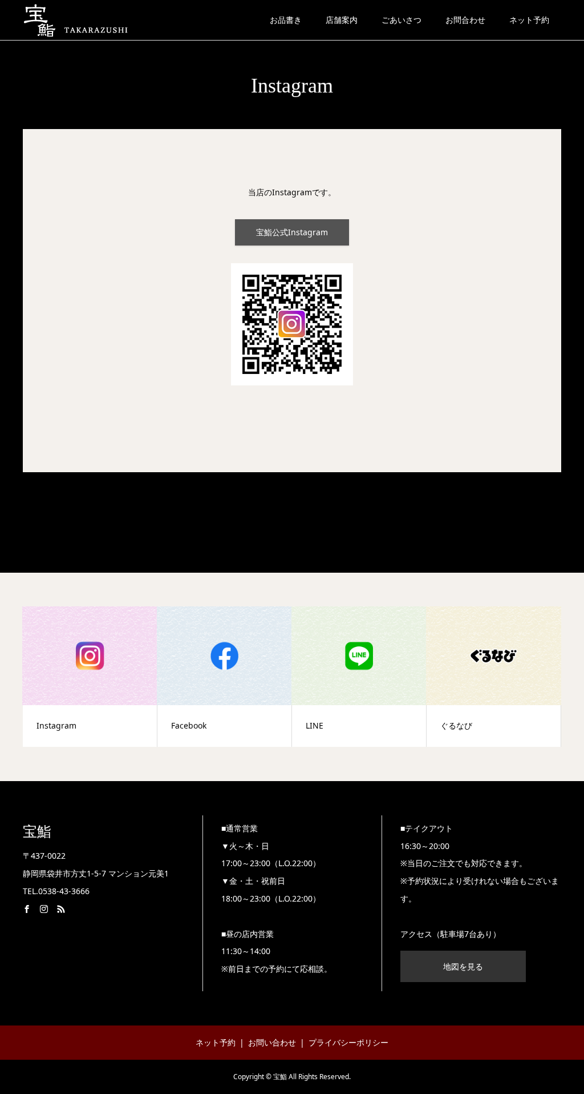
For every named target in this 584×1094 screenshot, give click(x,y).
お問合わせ (465, 19)
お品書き (286, 19)
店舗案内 (342, 19)
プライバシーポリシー (348, 1042)
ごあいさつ (401, 19)
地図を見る (463, 966)
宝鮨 (37, 831)
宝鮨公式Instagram (292, 232)
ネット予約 (529, 19)
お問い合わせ (272, 1042)
